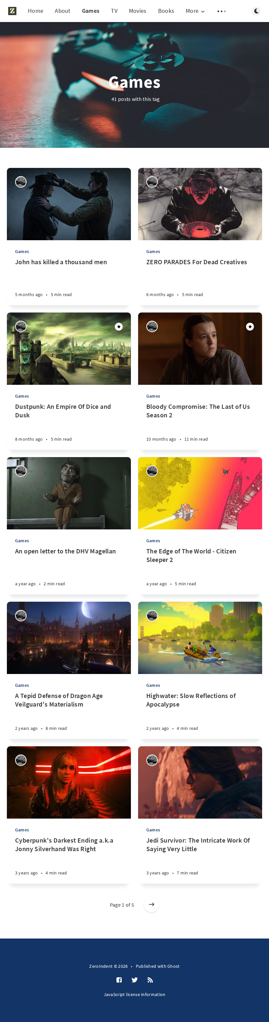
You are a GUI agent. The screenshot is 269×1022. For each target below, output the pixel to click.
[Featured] (119, 327)
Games (91, 10)
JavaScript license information (135, 994)
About (63, 10)
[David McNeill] (21, 182)
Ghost (173, 966)
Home (35, 10)
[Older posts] (151, 904)
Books (166, 10)
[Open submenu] (222, 11)
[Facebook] (119, 980)
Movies (138, 10)
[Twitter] (135, 980)
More (192, 11)
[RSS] (150, 980)
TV (114, 10)
